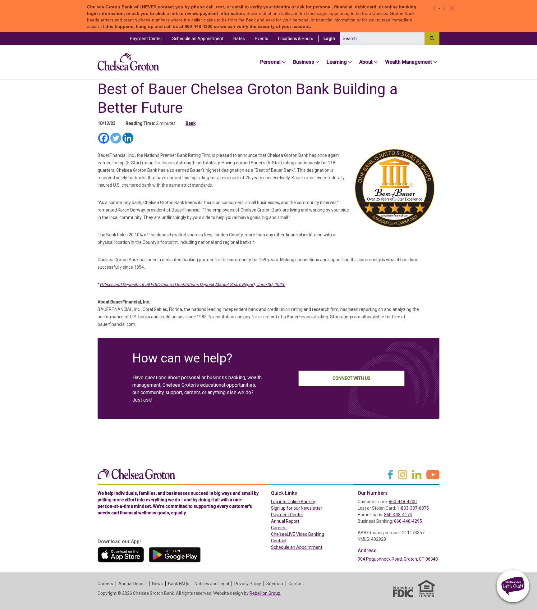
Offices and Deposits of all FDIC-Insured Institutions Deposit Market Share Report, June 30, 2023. (192, 284)
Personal (270, 62)
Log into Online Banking (307, 501)
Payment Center (148, 38)
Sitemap (274, 583)
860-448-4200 (403, 501)
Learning (337, 62)
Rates (239, 38)
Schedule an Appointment (197, 38)
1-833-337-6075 (413, 508)
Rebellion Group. (265, 593)
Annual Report (285, 521)
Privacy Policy (247, 583)
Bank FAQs (178, 583)
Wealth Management (408, 62)
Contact (279, 540)
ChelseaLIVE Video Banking (297, 534)
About (366, 62)
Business (303, 62)
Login (332, 38)
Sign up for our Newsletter (296, 508)
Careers (279, 527)
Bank (190, 123)
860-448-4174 (398, 514)
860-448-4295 (408, 521)
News (157, 583)
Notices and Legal (212, 583)
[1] (439, 8)
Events (261, 38)
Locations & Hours (295, 38)
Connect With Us (351, 378)
